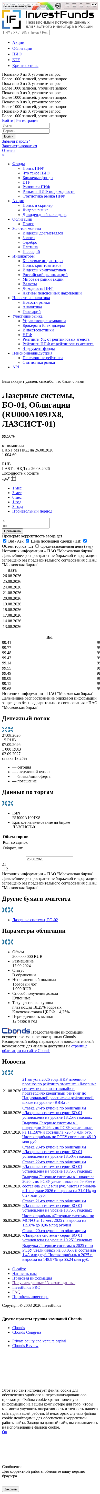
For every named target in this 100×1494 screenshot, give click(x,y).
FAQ (16, 1292)
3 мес (17, 492)
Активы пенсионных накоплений (52, 293)
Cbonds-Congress (26, 1332)
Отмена (8, 150)
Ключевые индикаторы (43, 261)
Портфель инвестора (30, 1296)
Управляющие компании (44, 321)
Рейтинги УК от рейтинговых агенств (56, 339)
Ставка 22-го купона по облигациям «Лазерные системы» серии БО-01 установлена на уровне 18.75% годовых (57, 1166)
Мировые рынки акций (43, 279)
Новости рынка (36, 302)
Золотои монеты (26, 228)
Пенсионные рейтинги (43, 358)
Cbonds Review (25, 1345)
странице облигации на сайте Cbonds (44, 1048)
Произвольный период (32, 511)
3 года (17, 506)
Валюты (30, 284)
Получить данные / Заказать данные (43, 1283)
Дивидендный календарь (44, 214)
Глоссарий (32, 311)
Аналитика (32, 307)
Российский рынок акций (45, 274)
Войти (7, 120)
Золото (29, 237)
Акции (18, 42)
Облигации (22, 48)
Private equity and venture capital (39, 1341)
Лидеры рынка (35, 210)
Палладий (31, 251)
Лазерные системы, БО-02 (35, 920)
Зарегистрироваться (19, 146)
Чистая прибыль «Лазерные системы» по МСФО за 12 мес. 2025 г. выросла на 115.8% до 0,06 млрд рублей (58, 1220)
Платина (30, 247)
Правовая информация (32, 1278)
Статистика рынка (39, 362)
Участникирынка (27, 316)
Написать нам (24, 1273)
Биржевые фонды (38, 177)
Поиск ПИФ (33, 168)
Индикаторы (23, 256)
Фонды (18, 164)
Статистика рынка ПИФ (44, 196)
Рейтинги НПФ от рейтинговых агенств (58, 344)
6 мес (17, 497)
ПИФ (17, 54)
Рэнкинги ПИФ (36, 187)
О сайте (19, 1269)
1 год (16, 502)
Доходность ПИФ (38, 288)
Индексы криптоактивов (44, 270)
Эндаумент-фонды (39, 348)
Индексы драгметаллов (43, 233)
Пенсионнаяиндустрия (32, 353)
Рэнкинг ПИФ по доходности (49, 191)
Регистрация (27, 120)
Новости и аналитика (31, 298)
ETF (16, 59)
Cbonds (18, 1327)
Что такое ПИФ (36, 173)
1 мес (17, 488)
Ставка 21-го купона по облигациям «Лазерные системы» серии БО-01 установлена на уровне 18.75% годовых (57, 1205)
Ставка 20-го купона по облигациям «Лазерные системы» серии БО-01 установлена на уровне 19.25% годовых (57, 1235)
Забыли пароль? (16, 141)
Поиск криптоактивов (42, 265)
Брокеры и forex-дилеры (44, 325)
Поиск (28, 224)
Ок (4, 1432)
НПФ (27, 334)
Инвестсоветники (38, 330)
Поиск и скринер (38, 205)
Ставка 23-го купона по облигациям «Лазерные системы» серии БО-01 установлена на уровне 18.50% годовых (57, 1151)
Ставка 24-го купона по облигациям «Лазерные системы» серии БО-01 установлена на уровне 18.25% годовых (57, 1112)
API (15, 367)
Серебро (30, 242)
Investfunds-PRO (26, 1287)
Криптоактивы (25, 65)
